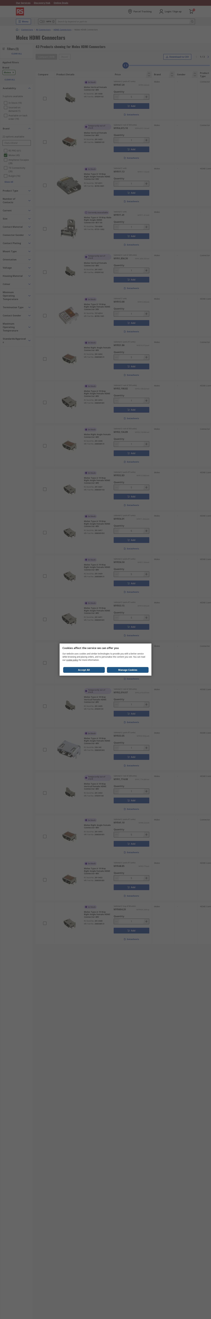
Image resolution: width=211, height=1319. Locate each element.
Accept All (84, 669)
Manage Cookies (127, 669)
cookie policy (72, 660)
